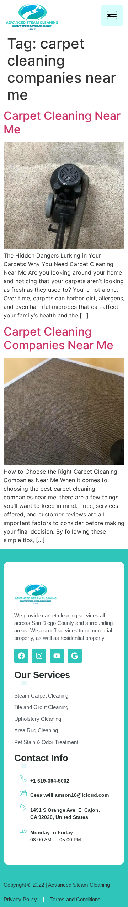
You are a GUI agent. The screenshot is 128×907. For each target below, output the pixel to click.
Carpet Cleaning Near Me (62, 122)
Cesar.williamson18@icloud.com (69, 795)
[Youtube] (57, 656)
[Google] (75, 656)
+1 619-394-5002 (49, 781)
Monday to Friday (51, 832)
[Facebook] (21, 656)
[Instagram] (39, 656)
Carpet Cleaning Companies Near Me (58, 338)
